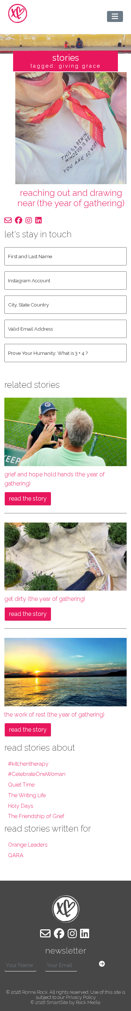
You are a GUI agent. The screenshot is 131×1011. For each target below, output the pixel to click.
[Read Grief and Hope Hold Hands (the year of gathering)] (65, 431)
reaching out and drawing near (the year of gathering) (70, 198)
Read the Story (28, 498)
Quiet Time (21, 784)
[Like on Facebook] (18, 220)
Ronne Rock (35, 992)
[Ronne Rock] (17, 13)
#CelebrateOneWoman (37, 774)
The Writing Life (27, 795)
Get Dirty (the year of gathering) (44, 598)
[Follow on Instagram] (28, 220)
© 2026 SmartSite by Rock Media (65, 1002)
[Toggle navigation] (115, 16)
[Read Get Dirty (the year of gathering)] (65, 556)
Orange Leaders (27, 844)
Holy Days (20, 806)
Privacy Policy (81, 997)
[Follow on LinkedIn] (38, 220)
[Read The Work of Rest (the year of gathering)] (65, 671)
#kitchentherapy (28, 764)
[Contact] (8, 220)
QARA (15, 855)
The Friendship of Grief (36, 816)
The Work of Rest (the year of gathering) (54, 714)
